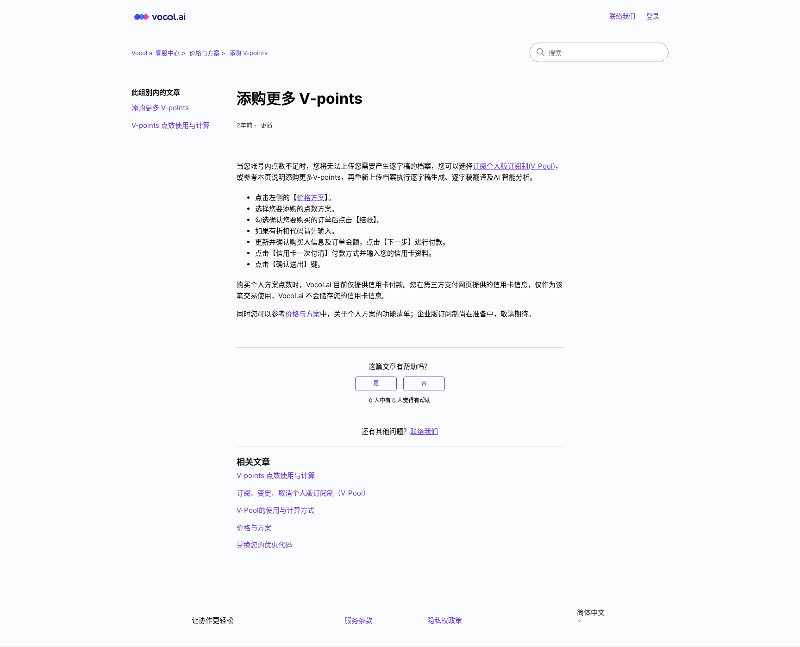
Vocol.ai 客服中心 (155, 53)
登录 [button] (652, 16)
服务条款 (358, 620)
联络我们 (622, 16)
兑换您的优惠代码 (264, 544)
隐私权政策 (444, 620)
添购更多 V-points (160, 107)
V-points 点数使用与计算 (170, 125)
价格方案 (311, 197)
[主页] (159, 16)
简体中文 (591, 613)
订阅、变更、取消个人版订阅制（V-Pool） (303, 493)
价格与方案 (204, 53)
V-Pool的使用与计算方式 (275, 510)
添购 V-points (248, 53)
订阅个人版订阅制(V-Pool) (514, 166)
